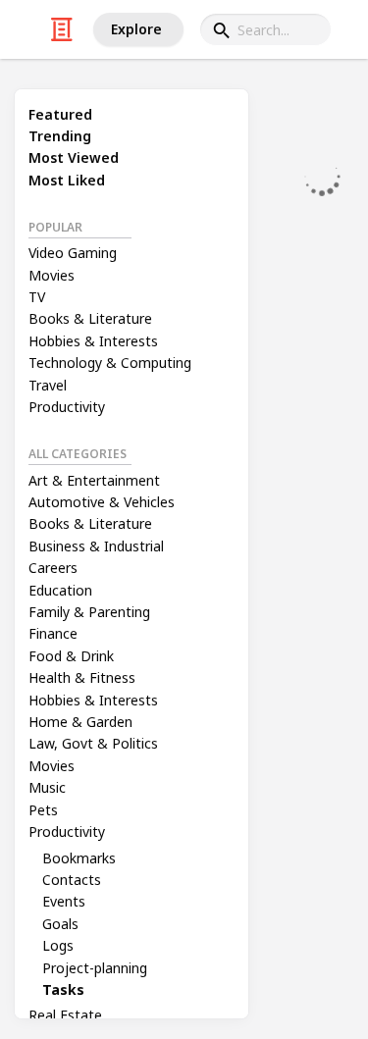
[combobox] (265, 29)
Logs (58, 945)
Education (60, 590)
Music (47, 787)
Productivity (66, 406)
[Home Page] (61, 29)
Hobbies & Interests (93, 341)
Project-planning (94, 968)
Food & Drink (71, 656)
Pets (43, 810)
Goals (60, 923)
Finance (53, 633)
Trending (59, 136)
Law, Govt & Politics (93, 743)
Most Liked (66, 180)
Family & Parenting (89, 611)
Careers (53, 567)
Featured (60, 114)
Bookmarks (79, 858)
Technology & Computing (109, 362)
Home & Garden (80, 721)
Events (63, 901)
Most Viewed (73, 157)
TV (36, 296)
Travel (47, 385)
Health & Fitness (81, 677)
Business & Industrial (96, 546)
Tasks (63, 989)
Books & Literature (90, 318)
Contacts (71, 879)
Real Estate (65, 1015)
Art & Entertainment (94, 480)
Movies (51, 275)
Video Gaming (72, 252)
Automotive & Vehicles (101, 502)
